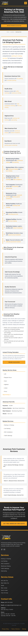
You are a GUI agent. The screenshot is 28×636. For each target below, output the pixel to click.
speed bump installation (14, 234)
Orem (5, 381)
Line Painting (7, 428)
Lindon (5, 388)
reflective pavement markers (13, 241)
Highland (6, 384)
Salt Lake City (4, 580)
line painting (20, 78)
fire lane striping (12, 221)
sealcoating (14, 120)
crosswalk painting (11, 80)
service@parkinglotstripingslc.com (12, 605)
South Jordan (4, 590)
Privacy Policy (5, 629)
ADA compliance (17, 179)
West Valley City (5, 583)
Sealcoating (4, 571)
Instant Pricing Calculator (14, 25)
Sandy (2, 585)
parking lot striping (13, 169)
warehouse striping (16, 93)
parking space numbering (11, 145)
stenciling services (13, 214)
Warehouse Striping (6, 566)
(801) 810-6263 (9, 602)
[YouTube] (4, 549)
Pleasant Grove (8, 377)
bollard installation (15, 132)
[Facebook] (2, 549)
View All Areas (4, 592)
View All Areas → (7, 394)
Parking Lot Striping (9, 425)
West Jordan (4, 588)
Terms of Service (15, 629)
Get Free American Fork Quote (14, 523)
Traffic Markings (8, 435)
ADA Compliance (8, 432)
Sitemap (24, 629)
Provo (5, 391)
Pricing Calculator (14, 362)
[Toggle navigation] (25, 3)
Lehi (5, 374)
